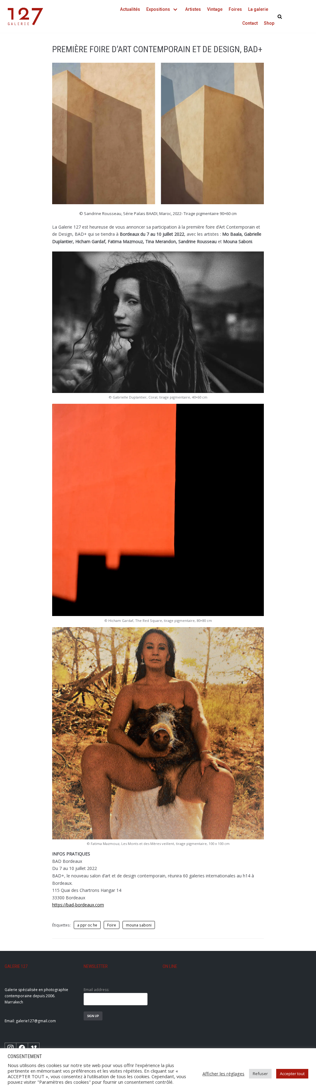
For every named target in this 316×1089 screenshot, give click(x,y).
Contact (250, 23)
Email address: (96, 989)
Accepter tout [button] (292, 1073)
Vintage (214, 9)
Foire (111, 924)
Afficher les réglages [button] (223, 1073)
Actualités (130, 9)
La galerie (258, 9)
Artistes (193, 9)
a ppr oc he (87, 924)
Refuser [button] (260, 1073)
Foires (235, 9)
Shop (269, 23)
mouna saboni (139, 924)
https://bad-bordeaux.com (78, 905)
